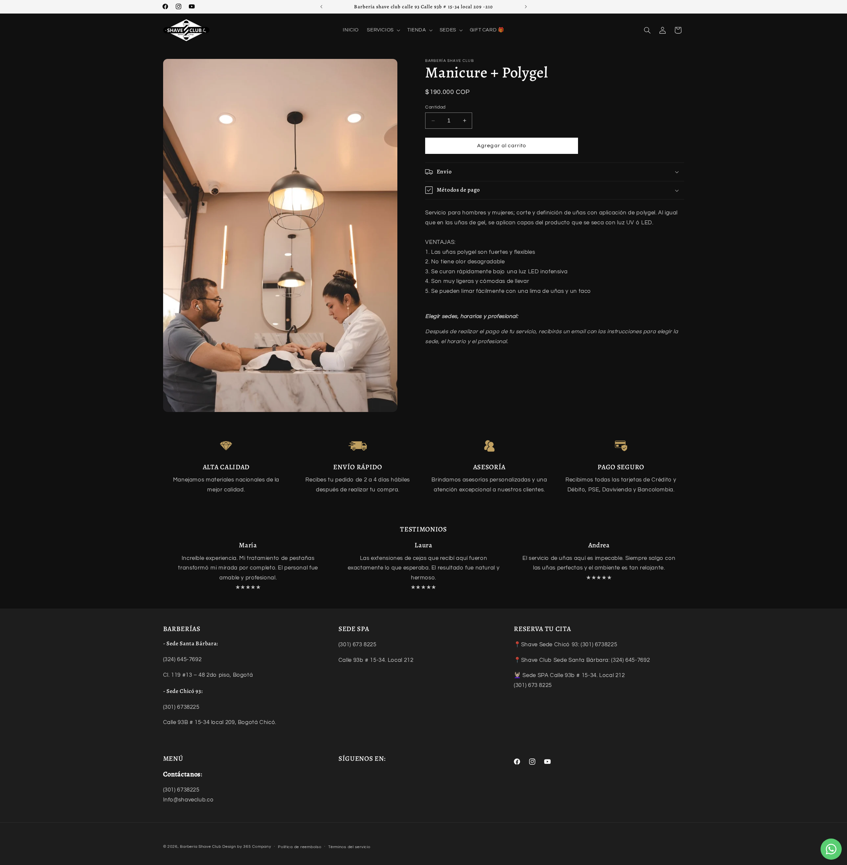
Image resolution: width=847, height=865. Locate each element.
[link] (226, 446)
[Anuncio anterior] (321, 6)
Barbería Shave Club (200, 846)
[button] (383, 30)
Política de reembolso (299, 847)
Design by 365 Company (246, 846)
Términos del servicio (349, 847)
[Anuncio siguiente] (525, 6)
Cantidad (435, 107)
